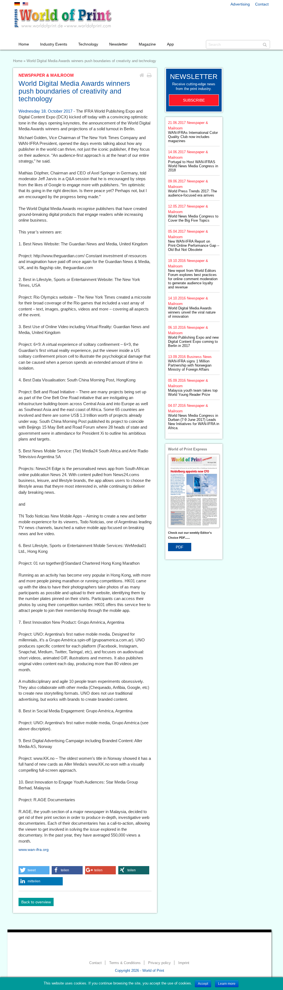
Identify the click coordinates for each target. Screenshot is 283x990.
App (170, 44)
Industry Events (53, 44)
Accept (203, 984)
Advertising (240, 4)
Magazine (147, 44)
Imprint (183, 963)
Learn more (226, 984)
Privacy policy (159, 963)
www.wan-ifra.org (34, 849)
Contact (262, 4)
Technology (88, 44)
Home (24, 44)
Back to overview (36, 902)
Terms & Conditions (125, 963)
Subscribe (194, 100)
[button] (34, 870)
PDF (180, 547)
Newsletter (118, 44)
